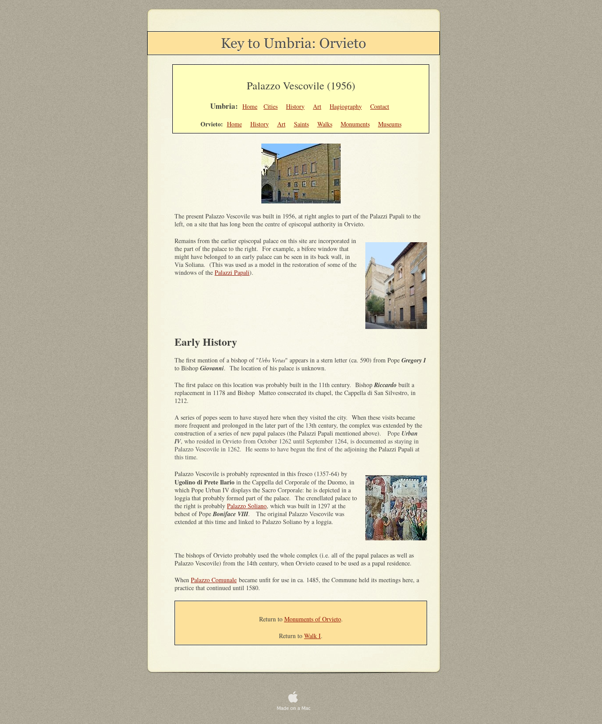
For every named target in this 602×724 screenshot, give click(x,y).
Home (249, 106)
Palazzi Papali (232, 272)
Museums (389, 124)
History (295, 106)
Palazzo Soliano (247, 506)
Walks (324, 124)
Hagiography (346, 106)
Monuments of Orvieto (312, 619)
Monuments (355, 124)
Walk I (312, 636)
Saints (301, 124)
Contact (379, 106)
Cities (271, 106)
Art (317, 106)
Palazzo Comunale (214, 580)
